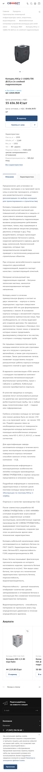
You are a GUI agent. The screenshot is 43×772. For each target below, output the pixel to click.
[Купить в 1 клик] (27, 631)
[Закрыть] (39, 735)
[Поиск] (31, 4)
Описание (9, 177)
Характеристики (27, 177)
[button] (21, 71)
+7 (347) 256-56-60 (14, 730)
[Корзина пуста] (39, 3)
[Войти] (35, 4)
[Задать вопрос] (34, 125)
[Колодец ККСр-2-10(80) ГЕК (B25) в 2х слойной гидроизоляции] (21, 54)
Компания (7, 721)
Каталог (6, 725)
